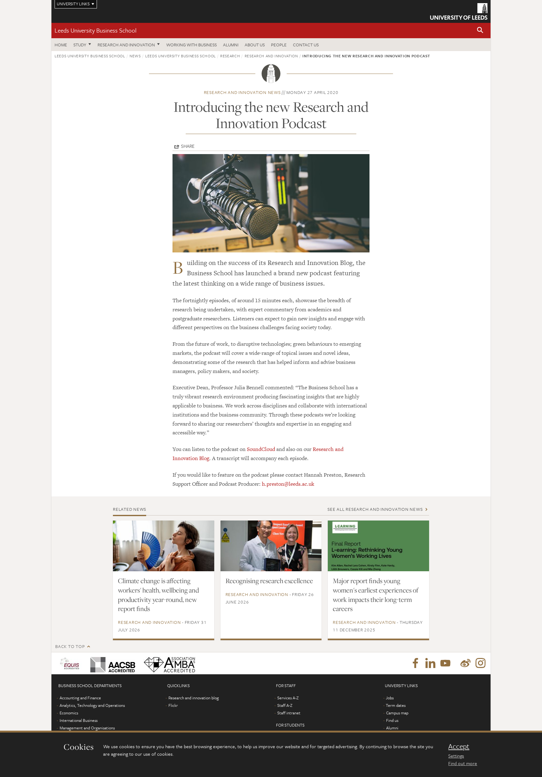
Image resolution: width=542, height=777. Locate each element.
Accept (458, 746)
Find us (392, 720)
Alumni (230, 44)
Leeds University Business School (95, 30)
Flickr (173, 705)
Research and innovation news (242, 92)
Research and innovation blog (193, 698)
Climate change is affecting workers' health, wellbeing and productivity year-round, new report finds (158, 595)
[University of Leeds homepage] (458, 11)
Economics (69, 713)
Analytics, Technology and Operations (92, 705)
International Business (79, 720)
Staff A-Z (284, 705)
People (279, 44)
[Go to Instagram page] (481, 663)
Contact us (306, 44)
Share (187, 145)
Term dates (396, 705)
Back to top (70, 646)
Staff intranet (288, 713)
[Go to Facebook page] (415, 663)
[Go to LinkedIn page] (430, 663)
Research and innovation (126, 44)
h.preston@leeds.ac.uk (288, 484)
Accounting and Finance (80, 698)
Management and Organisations (87, 728)
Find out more (462, 763)
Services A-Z (288, 698)
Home (61, 44)
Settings (456, 755)
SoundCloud (261, 449)
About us (255, 44)
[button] (480, 30)
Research (230, 56)
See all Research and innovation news (374, 509)
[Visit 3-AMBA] (168, 663)
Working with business (191, 44)
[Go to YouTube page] (445, 663)
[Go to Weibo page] (465, 663)
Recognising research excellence (269, 580)
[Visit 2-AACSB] (111, 663)
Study (79, 44)
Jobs (390, 698)
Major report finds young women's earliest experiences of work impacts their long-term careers (375, 595)
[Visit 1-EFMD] (70, 663)
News (135, 56)
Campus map (397, 713)
